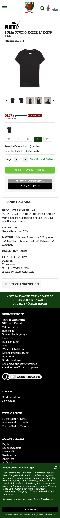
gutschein (8, 330)
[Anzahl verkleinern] (16, 159)
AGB (4, 345)
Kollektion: (10, 251)
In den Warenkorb (30, 170)
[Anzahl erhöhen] (25, 159)
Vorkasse (7, 462)
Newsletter (8, 400)
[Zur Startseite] (29, 7)
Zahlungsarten (11, 327)
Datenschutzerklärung (15, 352)
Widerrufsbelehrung (14, 349)
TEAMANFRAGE (30, 186)
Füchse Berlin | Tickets (15, 426)
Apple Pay (8, 458)
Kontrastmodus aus (28, 376)
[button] (4, 7)
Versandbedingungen (15, 334)
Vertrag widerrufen (13, 319)
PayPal (6, 444)
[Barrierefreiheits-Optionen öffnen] (6, 376)
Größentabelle (32, 151)
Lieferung (8, 338)
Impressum (8, 356)
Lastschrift (8, 451)
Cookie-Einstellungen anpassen (20, 367)
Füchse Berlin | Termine (16, 422)
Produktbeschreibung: (19, 210)
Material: (9, 237)
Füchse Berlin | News (14, 418)
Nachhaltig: (11, 227)
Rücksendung (10, 341)
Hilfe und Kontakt (12, 323)
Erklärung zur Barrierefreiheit (19, 363)
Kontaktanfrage (11, 360)
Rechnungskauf (11, 447)
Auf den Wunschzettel (31, 181)
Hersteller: (11, 257)
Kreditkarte (9, 455)
